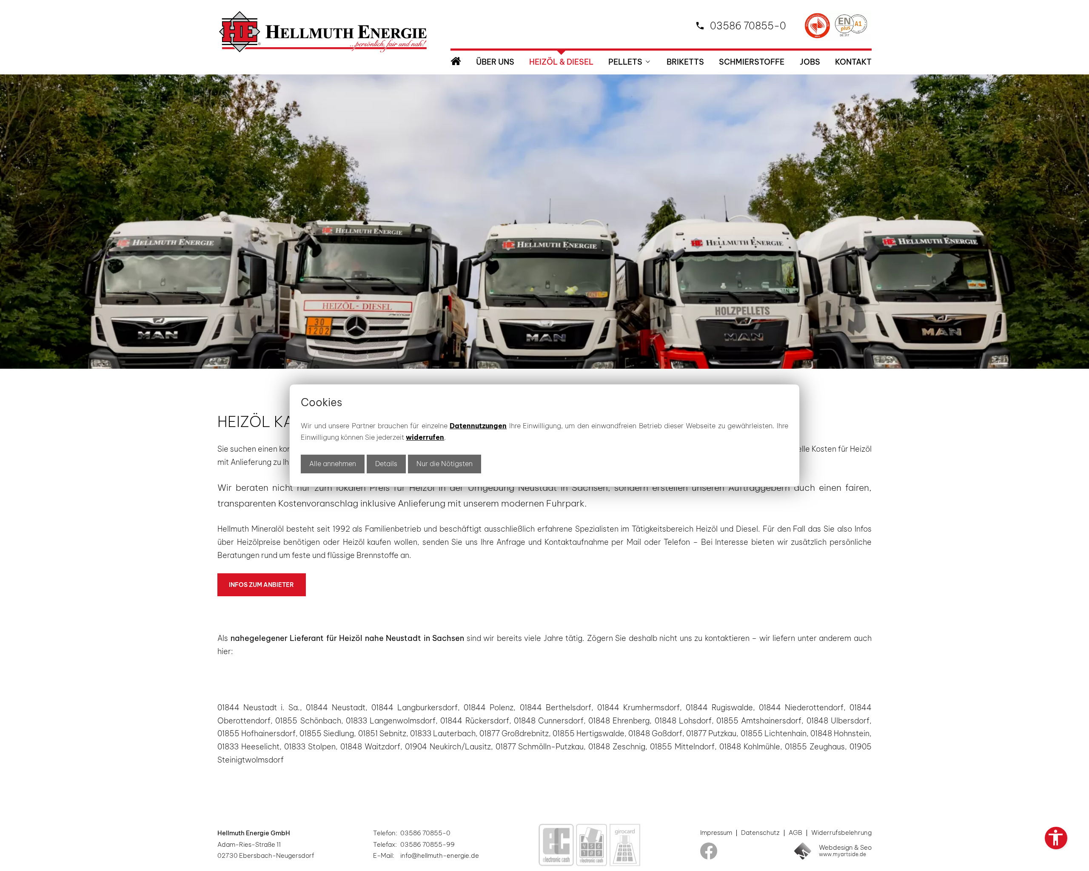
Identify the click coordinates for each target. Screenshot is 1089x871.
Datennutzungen (478, 425)
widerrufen (425, 437)
